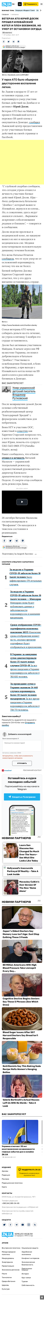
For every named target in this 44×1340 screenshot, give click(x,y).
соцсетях (22, 430)
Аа (20, 4)
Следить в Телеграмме (24, 797)
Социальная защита (30, 1248)
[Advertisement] (22, 162)
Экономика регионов (10, 1270)
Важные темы (8, 10)
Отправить (22, 763)
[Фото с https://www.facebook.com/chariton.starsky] (22, 318)
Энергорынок (7, 1262)
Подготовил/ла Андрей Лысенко (17, 554)
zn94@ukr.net (32, 1207)
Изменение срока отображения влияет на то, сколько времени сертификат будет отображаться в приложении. (26, 636)
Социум (25, 1270)
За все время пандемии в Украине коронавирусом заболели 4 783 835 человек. (24, 665)
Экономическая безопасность (28, 1263)
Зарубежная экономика (27, 1253)
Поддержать (32, 4)
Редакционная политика (12, 1183)
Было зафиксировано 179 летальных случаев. (26, 577)
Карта (4, 1187)
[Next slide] (40, 10)
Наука (4, 1274)
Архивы (5, 1171)
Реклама (5, 1179)
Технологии (7, 1277)
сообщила (8, 258)
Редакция (6, 1175)
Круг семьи (26, 1278)
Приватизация (8, 1266)
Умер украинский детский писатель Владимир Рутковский (23, 393)
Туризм (25, 1281)
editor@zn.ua (7, 1214)
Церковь (5, 1285)
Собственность (28, 1285)
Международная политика (9, 1253)
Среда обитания (8, 1281)
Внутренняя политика (11, 1248)
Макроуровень (8, 1258)
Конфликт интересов (30, 1258)
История (25, 1274)
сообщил (34, 122)
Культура (6, 1289)
